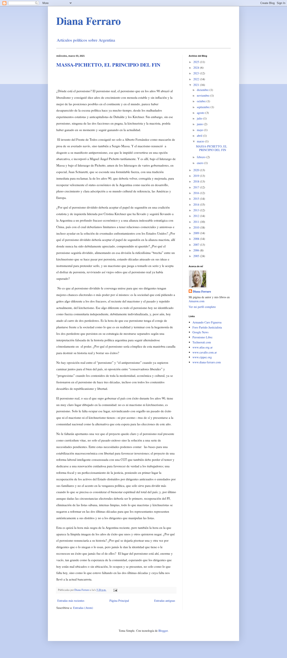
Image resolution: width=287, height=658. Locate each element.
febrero (201, 157)
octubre (202, 101)
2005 (196, 256)
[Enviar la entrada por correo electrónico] (115, 590)
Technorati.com (201, 342)
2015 (196, 199)
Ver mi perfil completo (202, 307)
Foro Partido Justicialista (207, 327)
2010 (196, 227)
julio (200, 118)
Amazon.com (196, 301)
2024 (196, 68)
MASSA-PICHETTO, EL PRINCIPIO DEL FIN (108, 64)
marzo (201, 141)
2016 (196, 193)
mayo (200, 130)
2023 (196, 73)
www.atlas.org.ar (202, 347)
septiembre (204, 107)
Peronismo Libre (202, 337)
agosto (201, 113)
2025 (196, 62)
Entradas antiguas (164, 601)
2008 (196, 239)
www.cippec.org (202, 357)
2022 (196, 79)
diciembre (203, 90)
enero (200, 163)
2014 (196, 204)
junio (200, 124)
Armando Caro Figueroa (206, 322)
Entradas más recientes (70, 601)
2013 (196, 210)
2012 (196, 216)
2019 (196, 176)
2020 (196, 170)
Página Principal (119, 601)
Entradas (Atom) (83, 608)
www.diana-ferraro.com (206, 362)
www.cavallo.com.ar (204, 352)
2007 (196, 245)
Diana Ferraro (88, 20)
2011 (196, 222)
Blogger (163, 631)
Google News (200, 332)
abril (200, 136)
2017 (196, 187)
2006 (196, 250)
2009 (196, 233)
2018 (196, 181)
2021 (196, 85)
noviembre (203, 95)
